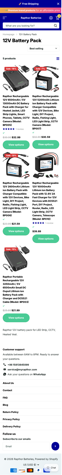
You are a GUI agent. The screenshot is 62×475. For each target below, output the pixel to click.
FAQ (5, 397)
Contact (7, 390)
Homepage (8, 34)
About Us (8, 383)
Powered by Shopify (46, 459)
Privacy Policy (11, 419)
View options (16, 144)
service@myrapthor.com (22, 369)
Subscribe (55, 446)
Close (58, 4)
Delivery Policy (12, 426)
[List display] (57, 58)
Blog (5, 404)
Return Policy (11, 412)
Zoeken (55, 25)
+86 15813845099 (18, 364)
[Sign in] (51, 18)
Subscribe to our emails (17, 438)
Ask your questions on (27, 374)
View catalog (5, 17)
